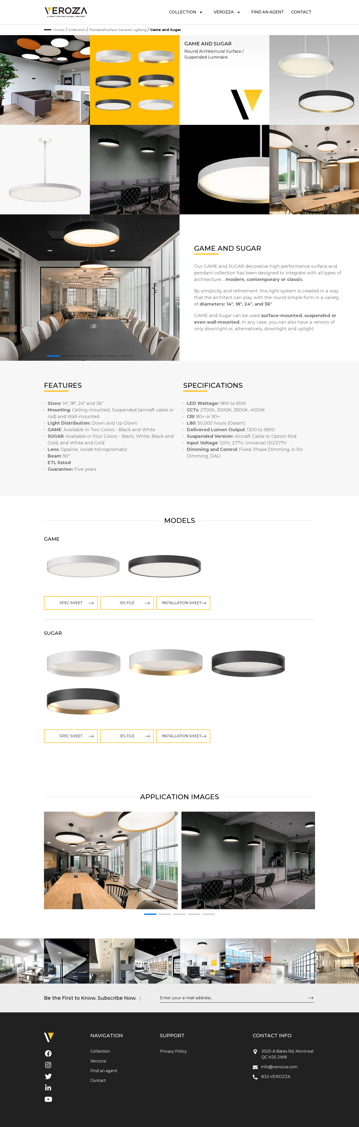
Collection (182, 12)
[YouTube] (48, 1100)
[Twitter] (48, 1077)
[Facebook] (48, 1054)
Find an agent (267, 12)
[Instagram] (48, 1066)
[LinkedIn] (48, 1089)
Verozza (224, 12)
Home (58, 30)
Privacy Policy (173, 1051)
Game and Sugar (165, 30)
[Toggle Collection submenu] (201, 12)
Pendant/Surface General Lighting (118, 30)
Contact (301, 12)
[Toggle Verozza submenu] (238, 12)
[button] (53, 356)
